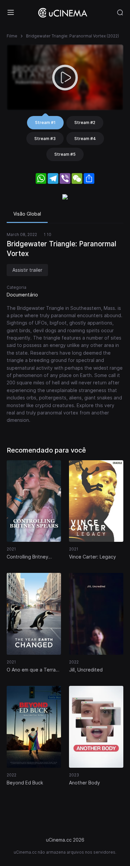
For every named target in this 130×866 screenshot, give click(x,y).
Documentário (22, 294)
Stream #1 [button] (45, 122)
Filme (12, 35)
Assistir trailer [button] (27, 270)
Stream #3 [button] (45, 138)
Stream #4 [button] (85, 138)
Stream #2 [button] (84, 122)
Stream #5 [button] (65, 154)
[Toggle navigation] (11, 12)
